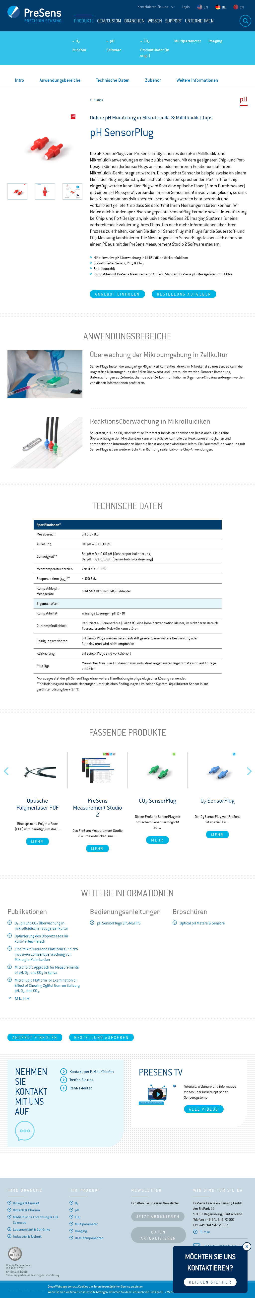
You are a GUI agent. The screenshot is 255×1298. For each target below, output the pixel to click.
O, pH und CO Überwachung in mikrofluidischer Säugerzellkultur (41, 926)
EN (206, 7)
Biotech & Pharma (26, 1210)
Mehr (37, 841)
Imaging (215, 41)
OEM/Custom (109, 21)
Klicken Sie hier (210, 1282)
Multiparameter (187, 41)
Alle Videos (203, 1109)
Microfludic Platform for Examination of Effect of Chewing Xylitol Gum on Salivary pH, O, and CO (47, 985)
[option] (37, 798)
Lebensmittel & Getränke (31, 1229)
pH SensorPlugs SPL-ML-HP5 (119, 923)
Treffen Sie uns (81, 1079)
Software (113, 50)
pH (112, 41)
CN (242, 7)
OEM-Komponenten (89, 1238)
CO (147, 41)
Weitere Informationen (197, 80)
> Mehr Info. (172, 1292)
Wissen (155, 21)
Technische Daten (112, 80)
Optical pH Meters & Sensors (202, 923)
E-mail (205, 1232)
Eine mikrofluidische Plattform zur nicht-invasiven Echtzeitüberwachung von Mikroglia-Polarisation (46, 954)
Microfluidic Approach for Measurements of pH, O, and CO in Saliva (47, 970)
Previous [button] (6, 769)
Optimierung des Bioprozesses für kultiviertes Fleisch (41, 939)
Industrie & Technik (27, 1236)
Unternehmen (199, 21)
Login (186, 6)
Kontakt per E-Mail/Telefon (91, 1071)
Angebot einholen (117, 294)
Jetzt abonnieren (158, 1216)
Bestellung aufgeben (184, 294)
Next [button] (249, 769)
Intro (19, 80)
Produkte (84, 21)
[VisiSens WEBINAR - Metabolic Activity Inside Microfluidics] (158, 1094)
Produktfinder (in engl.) (154, 52)
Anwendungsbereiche (60, 80)
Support (173, 21)
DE (224, 7)
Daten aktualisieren (158, 1235)
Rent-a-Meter (80, 1088)
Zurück (98, 100)
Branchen (134, 21)
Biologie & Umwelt (26, 1203)
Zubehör (79, 50)
